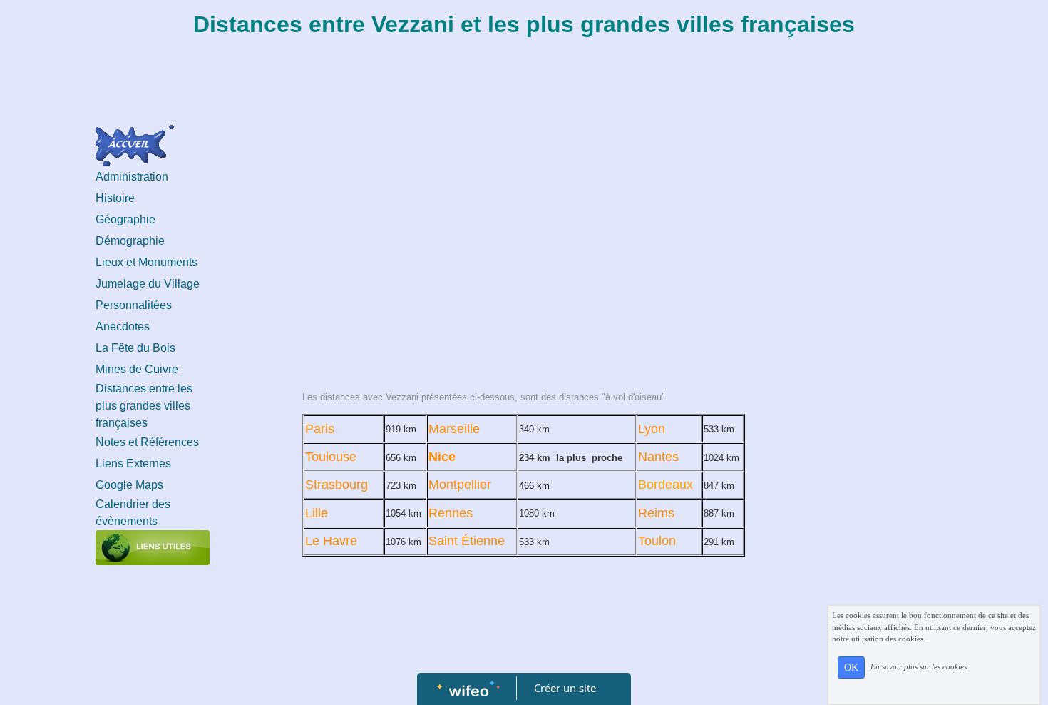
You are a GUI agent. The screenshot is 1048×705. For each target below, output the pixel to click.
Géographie (125, 219)
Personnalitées (134, 305)
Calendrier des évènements (133, 512)
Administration (132, 177)
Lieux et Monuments (146, 262)
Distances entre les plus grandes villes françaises (144, 405)
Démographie (130, 241)
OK (851, 667)
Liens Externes (133, 463)
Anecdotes (123, 326)
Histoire (115, 198)
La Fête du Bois (135, 348)
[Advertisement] (523, 238)
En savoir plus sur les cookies (918, 666)
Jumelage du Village (148, 284)
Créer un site (565, 688)
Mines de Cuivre (137, 369)
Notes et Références (147, 442)
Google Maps (129, 485)
